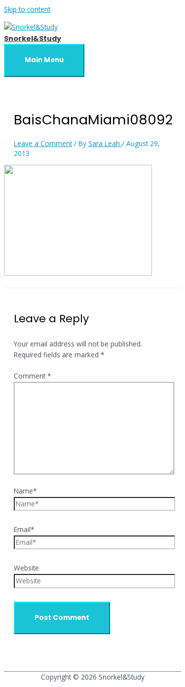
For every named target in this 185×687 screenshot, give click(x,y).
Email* (24, 529)
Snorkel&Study (32, 38)
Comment (32, 376)
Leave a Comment (43, 143)
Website (26, 567)
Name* (25, 491)
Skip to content (27, 9)
